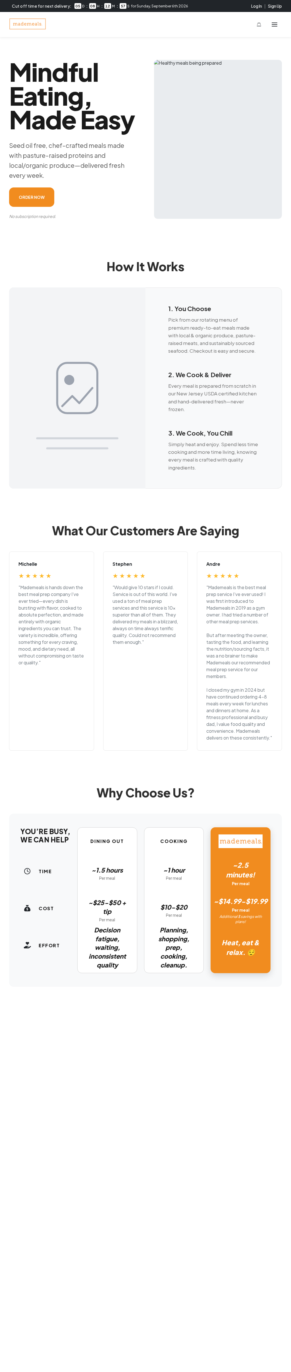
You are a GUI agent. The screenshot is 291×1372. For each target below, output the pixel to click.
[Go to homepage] (27, 28)
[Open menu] (274, 24)
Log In (256, 6)
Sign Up (275, 6)
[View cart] (259, 24)
